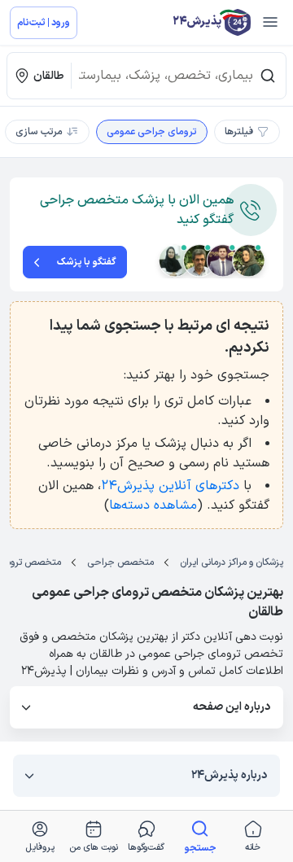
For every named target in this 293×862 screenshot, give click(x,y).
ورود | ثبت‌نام (43, 22)
